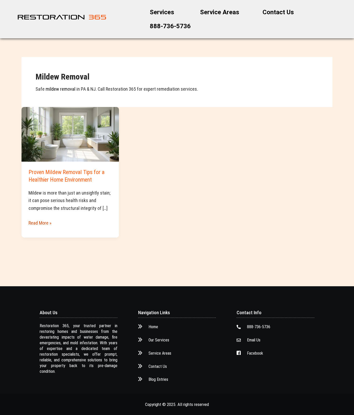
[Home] (62, 17)
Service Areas (219, 12)
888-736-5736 (170, 26)
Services (162, 12)
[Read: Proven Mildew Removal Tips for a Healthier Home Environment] (70, 134)
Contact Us (278, 12)
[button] (163, 12)
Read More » (40, 222)
